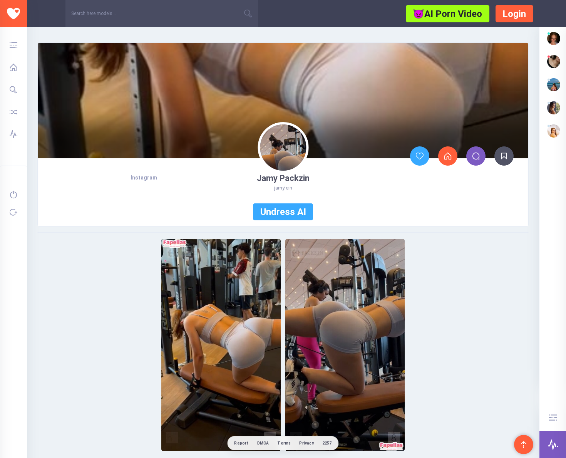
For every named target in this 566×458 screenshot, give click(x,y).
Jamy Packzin (283, 178)
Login (514, 13)
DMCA (263, 443)
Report (241, 443)
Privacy (306, 443)
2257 (327, 443)
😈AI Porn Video (447, 13)
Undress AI (283, 211)
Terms (284, 443)
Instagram (144, 177)
